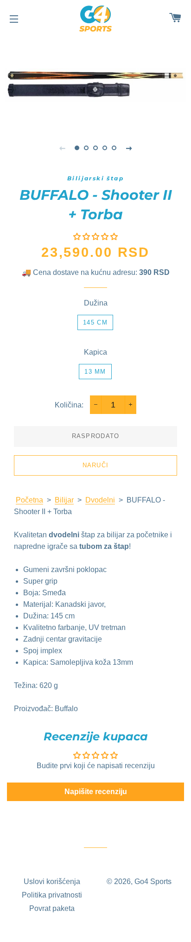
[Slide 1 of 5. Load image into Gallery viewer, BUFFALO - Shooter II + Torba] (77, 148)
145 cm (95, 322)
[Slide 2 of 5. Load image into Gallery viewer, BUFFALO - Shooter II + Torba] (86, 148)
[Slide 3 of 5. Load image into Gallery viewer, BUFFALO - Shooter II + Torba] (95, 148)
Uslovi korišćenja (52, 881)
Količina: (69, 405)
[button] (95, 237)
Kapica (95, 352)
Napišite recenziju (95, 792)
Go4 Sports (153, 881)
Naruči (96, 465)
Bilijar (64, 500)
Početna (29, 500)
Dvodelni (100, 500)
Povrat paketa (52, 908)
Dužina (96, 303)
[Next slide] (129, 148)
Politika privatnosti (52, 895)
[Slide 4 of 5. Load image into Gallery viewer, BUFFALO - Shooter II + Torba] (104, 148)
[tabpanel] (95, 80)
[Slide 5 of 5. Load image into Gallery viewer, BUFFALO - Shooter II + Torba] (114, 148)
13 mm (95, 371)
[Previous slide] (62, 148)
